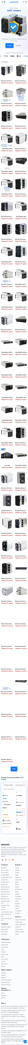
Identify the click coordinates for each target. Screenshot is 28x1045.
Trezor (17, 868)
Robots (3, 966)
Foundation (18, 911)
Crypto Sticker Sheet (6, 912)
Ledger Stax (4, 884)
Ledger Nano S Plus (6, 877)
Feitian (17, 908)
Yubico (17, 875)
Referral (3, 977)
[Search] (23, 2)
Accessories (4, 947)
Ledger (17, 872)
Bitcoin (3, 993)
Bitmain (17, 887)
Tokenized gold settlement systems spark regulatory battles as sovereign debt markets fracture (13, 1040)
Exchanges (4, 934)
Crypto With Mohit (20, 924)
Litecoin (3, 998)
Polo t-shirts (4, 959)
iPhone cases (4, 954)
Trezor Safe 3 (4, 870)
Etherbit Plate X (5, 892)
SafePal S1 (4, 868)
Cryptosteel (18, 880)
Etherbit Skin (4, 896)
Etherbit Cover (5, 899)
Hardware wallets (6, 927)
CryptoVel (18, 927)
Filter (14, 769)
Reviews (3, 975)
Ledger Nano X (5, 882)
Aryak (16, 934)
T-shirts (3, 961)
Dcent (17, 901)
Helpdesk (3, 973)
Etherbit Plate (5, 889)
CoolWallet (18, 896)
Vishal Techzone (19, 931)
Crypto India (18, 922)
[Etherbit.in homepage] (14, 2)
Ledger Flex (4, 880)
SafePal (17, 870)
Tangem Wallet (5, 875)
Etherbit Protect (5, 894)
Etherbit (17, 906)
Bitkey (16, 884)
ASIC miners (4, 931)
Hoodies (3, 952)
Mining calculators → (6, 989)
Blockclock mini (5, 887)
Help (25, 1041)
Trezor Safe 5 (4, 872)
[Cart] (26, 2)
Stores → (18, 917)
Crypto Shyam (19, 929)
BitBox (17, 882)
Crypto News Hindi (20, 920)
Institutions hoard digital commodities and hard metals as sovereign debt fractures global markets (14, 1026)
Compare (18, 45)
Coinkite (17, 894)
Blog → (3, 1003)
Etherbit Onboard (6, 985)
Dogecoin (3, 995)
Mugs (2, 957)
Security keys (4, 929)
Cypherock (18, 899)
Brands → (18, 865)
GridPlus (17, 913)
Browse (9, 45)
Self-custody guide (6, 980)
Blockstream (18, 889)
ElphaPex (17, 903)
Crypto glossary (5, 982)
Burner (3, 909)
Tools (2, 949)
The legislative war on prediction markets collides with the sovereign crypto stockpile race (13, 1016)
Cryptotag (18, 877)
